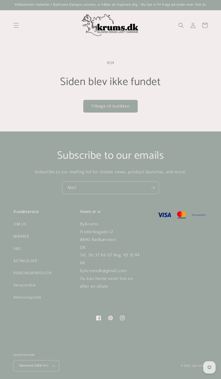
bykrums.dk (200, 365)
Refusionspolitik (27, 297)
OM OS (19, 224)
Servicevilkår (24, 285)
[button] (16, 25)
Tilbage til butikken (110, 106)
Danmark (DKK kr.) (34, 365)
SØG (17, 249)
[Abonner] (153, 187)
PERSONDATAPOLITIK (32, 273)
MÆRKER (21, 236)
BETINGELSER (25, 261)
